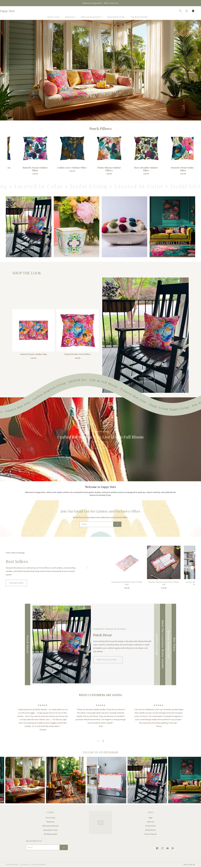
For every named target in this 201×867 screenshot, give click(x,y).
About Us (150, 822)
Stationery (50, 822)
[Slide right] (103, 738)
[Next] (190, 152)
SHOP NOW (28, 248)
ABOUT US (100, 445)
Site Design (25, 864)
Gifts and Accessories (51, 826)
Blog (150, 818)
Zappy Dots (14, 864)
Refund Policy (150, 830)
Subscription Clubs (50, 830)
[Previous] (10, 152)
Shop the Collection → (108, 660)
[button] (53, 16)
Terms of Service (150, 834)
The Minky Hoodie (50, 834)
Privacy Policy (150, 826)
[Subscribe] (117, 524)
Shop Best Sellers (16, 583)
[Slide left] (97, 738)
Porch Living (50, 818)
